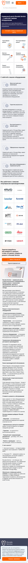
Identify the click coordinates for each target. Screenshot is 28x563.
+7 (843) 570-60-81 (13, 410)
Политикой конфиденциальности (15, 551)
